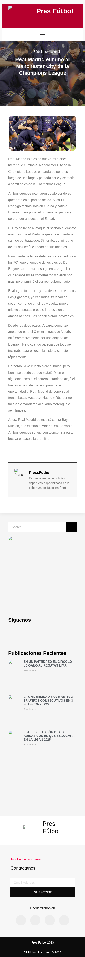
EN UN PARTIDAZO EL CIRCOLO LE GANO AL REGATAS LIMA (48, 663)
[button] (31, 93)
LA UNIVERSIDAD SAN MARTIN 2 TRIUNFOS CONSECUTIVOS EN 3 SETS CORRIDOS (48, 700)
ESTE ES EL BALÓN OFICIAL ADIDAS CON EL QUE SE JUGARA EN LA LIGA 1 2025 (49, 735)
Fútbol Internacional (47, 51)
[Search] (71, 527)
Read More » (30, 670)
